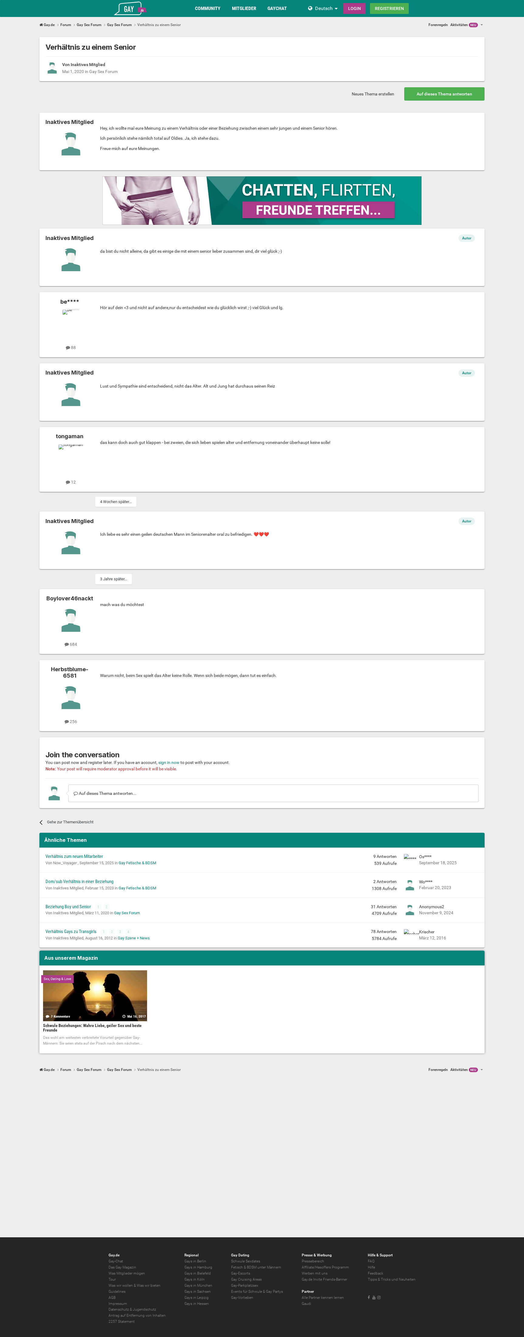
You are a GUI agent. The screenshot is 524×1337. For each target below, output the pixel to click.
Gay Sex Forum (103, 71)
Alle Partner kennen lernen (323, 1297)
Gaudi (306, 1304)
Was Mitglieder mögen (127, 1273)
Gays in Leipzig (196, 1297)
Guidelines (117, 1291)
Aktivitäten (463, 25)
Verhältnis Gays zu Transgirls (71, 931)
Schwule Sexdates (245, 1261)
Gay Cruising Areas (246, 1279)
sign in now (169, 762)
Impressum (118, 1304)
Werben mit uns (315, 1273)
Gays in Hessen (196, 1304)
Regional (191, 1255)
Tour (112, 1279)
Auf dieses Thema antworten (444, 94)
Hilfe (371, 1267)
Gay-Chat (116, 1261)
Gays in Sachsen (197, 1291)
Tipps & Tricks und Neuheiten (391, 1279)
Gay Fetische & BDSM (137, 863)
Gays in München (198, 1285)
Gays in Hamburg (198, 1267)
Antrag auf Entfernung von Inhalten (137, 1315)
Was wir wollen (121, 1285)
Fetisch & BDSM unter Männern (256, 1267)
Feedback (375, 1273)
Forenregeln (438, 25)
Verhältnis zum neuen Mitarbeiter (74, 856)
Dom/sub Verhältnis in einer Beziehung (79, 881)
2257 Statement (122, 1321)
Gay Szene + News (134, 938)
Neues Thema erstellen (373, 94)
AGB (112, 1297)
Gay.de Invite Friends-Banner (324, 1279)
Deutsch (324, 8)
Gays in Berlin (195, 1261)
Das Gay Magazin (122, 1267)
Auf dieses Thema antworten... (107, 793)
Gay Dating (240, 1255)
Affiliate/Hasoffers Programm (325, 1267)
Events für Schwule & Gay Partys (257, 1291)
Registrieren (389, 8)
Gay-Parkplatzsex (244, 1285)
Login (354, 8)
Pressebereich (313, 1261)
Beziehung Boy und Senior (68, 906)
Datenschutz (119, 1309)
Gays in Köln (194, 1279)
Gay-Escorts (240, 1273)
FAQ (371, 1261)
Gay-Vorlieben (242, 1297)
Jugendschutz (144, 1309)
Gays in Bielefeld (197, 1273)
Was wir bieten (148, 1285)
